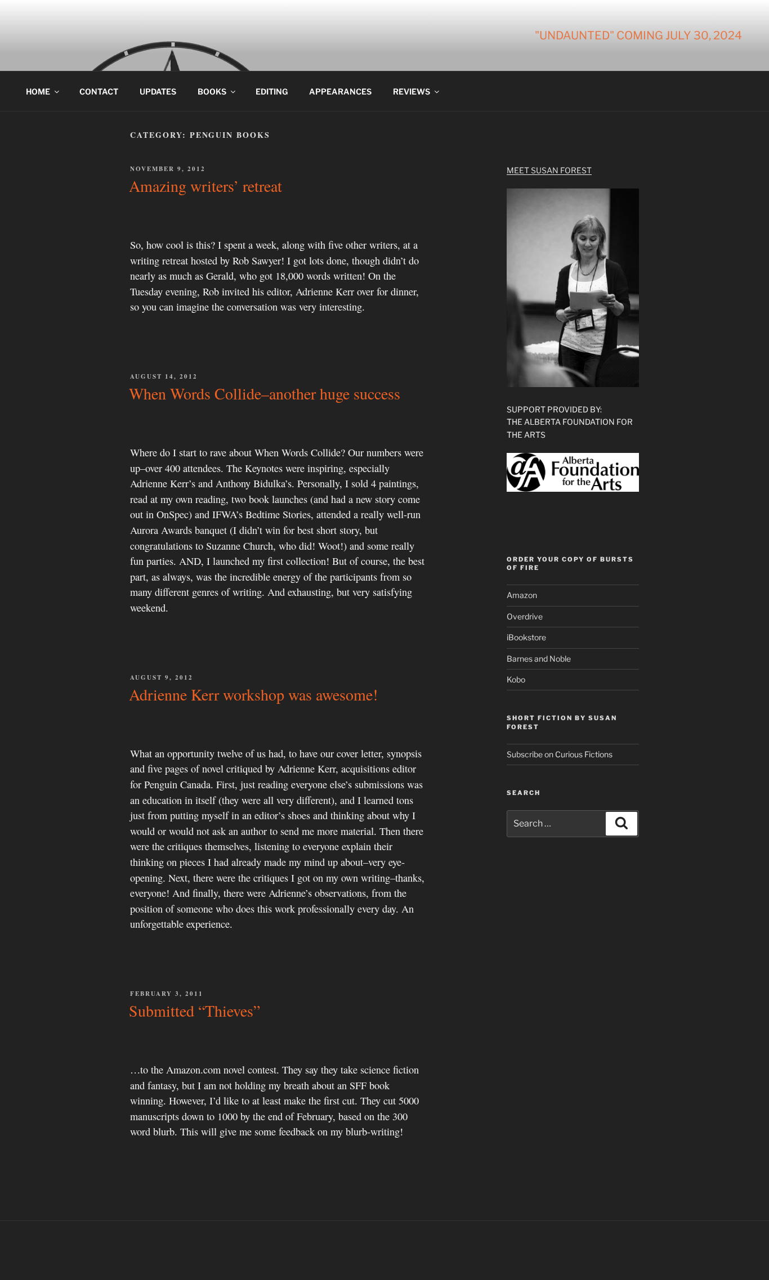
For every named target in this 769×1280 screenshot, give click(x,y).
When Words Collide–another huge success (264, 393)
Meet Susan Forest (549, 170)
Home (38, 91)
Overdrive (525, 616)
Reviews (411, 91)
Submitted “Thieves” (194, 1010)
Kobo (516, 679)
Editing (272, 91)
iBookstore (526, 637)
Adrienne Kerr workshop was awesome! (253, 694)
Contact (98, 91)
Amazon (522, 595)
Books (212, 91)
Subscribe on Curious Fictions (559, 754)
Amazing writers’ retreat (205, 185)
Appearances (340, 91)
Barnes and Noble (539, 658)
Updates (158, 91)
